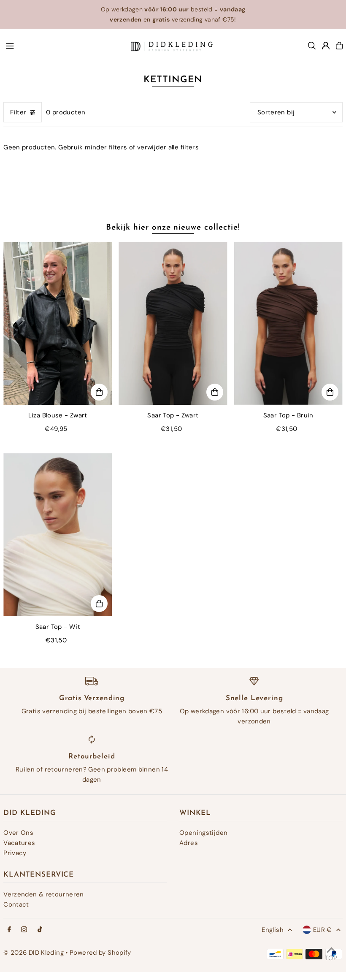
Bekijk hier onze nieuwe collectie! (173, 228)
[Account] (326, 45)
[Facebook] (9, 930)
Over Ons (18, 833)
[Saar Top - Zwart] (173, 323)
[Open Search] (312, 45)
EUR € (322, 930)
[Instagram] (24, 930)
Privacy (15, 853)
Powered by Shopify (100, 952)
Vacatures (19, 843)
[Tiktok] (40, 930)
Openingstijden (203, 833)
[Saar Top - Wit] (57, 534)
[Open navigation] (63, 45)
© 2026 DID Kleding (33, 952)
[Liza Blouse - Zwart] (57, 323)
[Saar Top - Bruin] (288, 323)
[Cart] (339, 45)
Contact (16, 904)
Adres (188, 843)
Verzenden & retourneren (43, 894)
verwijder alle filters (168, 147)
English (273, 930)
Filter (18, 112)
